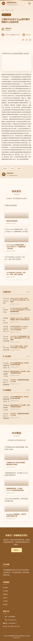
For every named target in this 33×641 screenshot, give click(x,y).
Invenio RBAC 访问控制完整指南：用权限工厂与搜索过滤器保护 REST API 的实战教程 (20, 337)
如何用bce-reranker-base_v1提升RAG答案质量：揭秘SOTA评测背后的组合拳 (19, 318)
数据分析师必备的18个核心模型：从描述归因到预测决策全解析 (20, 372)
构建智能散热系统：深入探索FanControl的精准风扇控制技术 (15, 489)
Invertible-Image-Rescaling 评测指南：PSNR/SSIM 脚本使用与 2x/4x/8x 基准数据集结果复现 (20, 309)
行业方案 (5, 591)
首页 (3, 10)
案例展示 (5, 594)
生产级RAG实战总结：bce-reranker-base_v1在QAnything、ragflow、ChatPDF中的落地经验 (19, 328)
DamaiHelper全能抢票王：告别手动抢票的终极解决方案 (16, 515)
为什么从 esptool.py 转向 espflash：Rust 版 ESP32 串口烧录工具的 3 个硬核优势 (19, 300)
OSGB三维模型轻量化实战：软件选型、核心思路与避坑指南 (20, 363)
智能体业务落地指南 (11, 221)
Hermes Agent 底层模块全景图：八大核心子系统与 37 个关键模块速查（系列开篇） (16, 246)
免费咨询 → (17, 550)
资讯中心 (7, 10)
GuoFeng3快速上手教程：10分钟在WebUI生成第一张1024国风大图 (19, 346)
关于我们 (5, 601)
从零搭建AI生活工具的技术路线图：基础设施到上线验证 (16, 463)
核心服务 (5, 587)
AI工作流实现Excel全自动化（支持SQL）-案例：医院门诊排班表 (15, 273)
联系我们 (5, 604)
